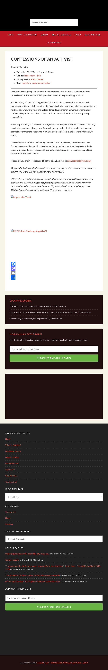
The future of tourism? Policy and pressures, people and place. (37, 312)
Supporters (10, 469)
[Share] (54, 277)
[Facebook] (54, 264)
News (7, 518)
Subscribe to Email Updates (54, 358)
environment (38, 83)
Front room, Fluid (32, 75)
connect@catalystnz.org (79, 160)
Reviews (9, 524)
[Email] (54, 273)
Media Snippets (12, 463)
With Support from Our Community (65, 662)
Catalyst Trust (36, 79)
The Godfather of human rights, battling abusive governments (32, 575)
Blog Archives (11, 475)
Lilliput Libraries (12, 457)
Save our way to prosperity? (22, 318)
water (47, 83)
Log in (85, 662)
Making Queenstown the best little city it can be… (27, 553)
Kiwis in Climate (12, 560)
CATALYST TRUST (54, 10)
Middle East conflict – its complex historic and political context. (32, 581)
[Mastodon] (54, 268)
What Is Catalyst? (13, 445)
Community (10, 512)
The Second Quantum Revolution (24, 306)
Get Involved (11, 482)
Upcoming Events (13, 451)
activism (26, 83)
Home (8, 439)
